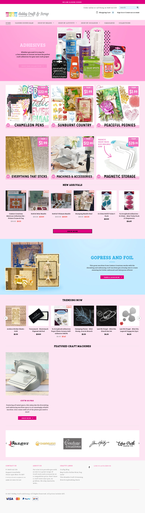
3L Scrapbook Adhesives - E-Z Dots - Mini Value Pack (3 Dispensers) (129, 216)
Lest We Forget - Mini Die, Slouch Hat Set (106, 330)
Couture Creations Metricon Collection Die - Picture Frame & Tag (15, 216)
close (138, 1)
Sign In (120, 12)
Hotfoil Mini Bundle (38, 214)
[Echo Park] (126, 443)
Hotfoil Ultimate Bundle (61, 214)
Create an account (132, 12)
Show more (72, 231)
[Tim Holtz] (99, 443)
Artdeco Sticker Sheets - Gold (16, 330)
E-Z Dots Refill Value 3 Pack (106, 215)
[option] (72, 53)
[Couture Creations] (72, 443)
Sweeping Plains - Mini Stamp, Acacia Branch (84, 330)
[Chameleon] (45, 443)
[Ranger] (19, 443)
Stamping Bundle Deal (83, 214)
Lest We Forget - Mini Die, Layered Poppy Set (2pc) (129, 330)
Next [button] (136, 53)
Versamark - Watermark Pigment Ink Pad (38, 330)
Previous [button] (9, 53)
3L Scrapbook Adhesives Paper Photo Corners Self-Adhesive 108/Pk (61, 331)
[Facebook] (89, 467)
